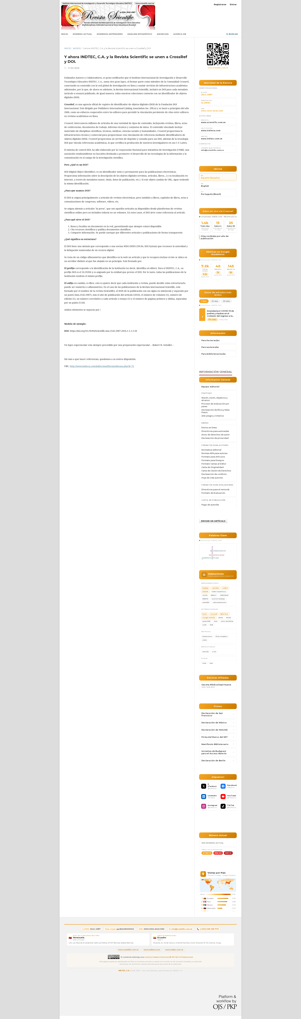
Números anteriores (110, 34)
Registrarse (220, 4)
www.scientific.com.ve (218, 67)
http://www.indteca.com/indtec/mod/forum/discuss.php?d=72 (102, 366)
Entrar (233, 4)
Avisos (77, 48)
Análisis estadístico (139, 34)
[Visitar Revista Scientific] (218, 54)
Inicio (64, 34)
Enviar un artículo (213, 521)
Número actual (82, 34)
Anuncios (163, 34)
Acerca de (179, 34)
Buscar (233, 34)
